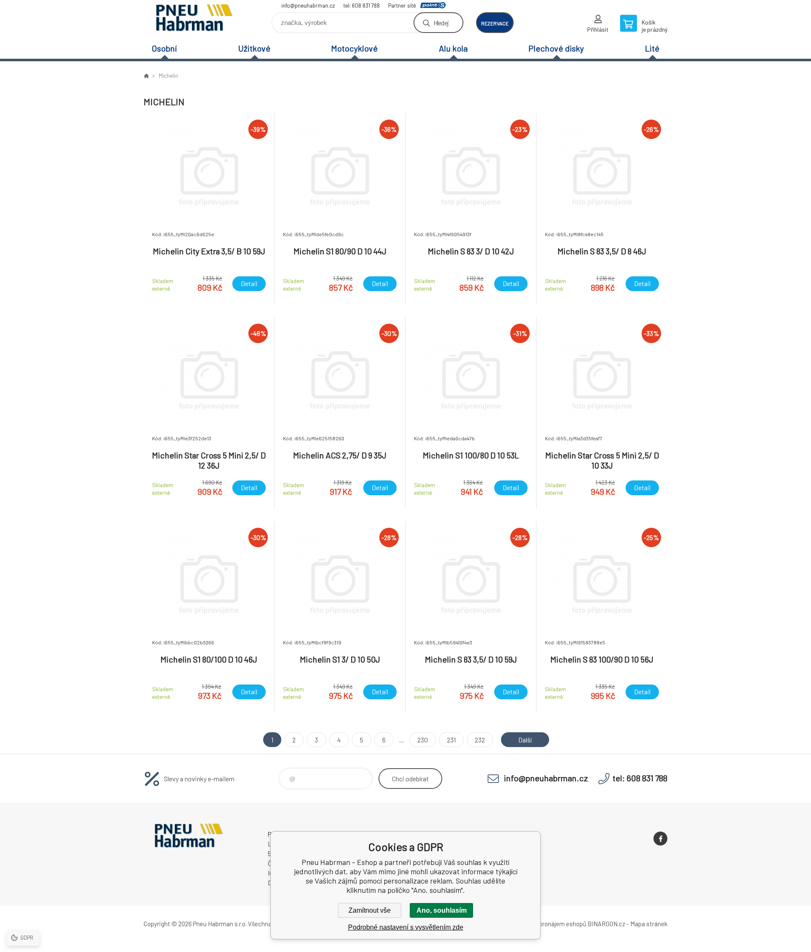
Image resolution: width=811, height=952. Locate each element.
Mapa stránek (648, 923)
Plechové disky (556, 48)
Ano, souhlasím (441, 910)
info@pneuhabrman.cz (308, 5)
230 (422, 740)
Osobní (164, 48)
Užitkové (254, 48)
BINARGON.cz (606, 923)
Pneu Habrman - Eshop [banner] (194, 19)
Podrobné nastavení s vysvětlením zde (405, 927)
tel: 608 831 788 (361, 5)
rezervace (495, 23)
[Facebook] (660, 839)
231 (451, 740)
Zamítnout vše (369, 910)
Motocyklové (354, 48)
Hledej (441, 23)
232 (480, 740)
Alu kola (453, 48)
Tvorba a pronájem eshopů (550, 923)
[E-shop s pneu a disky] (146, 75)
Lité (652, 48)
